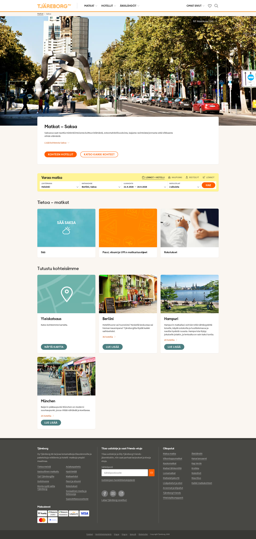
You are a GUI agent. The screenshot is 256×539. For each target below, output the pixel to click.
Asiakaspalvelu (73, 466)
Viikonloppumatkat (172, 458)
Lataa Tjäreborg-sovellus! (114, 499)
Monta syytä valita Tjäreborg (46, 487)
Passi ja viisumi (73, 481)
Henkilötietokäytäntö (103, 534)
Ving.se (116, 534)
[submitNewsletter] (152, 472)
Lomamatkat (169, 473)
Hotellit (107, 5)
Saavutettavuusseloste (77, 498)
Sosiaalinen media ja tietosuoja (76, 492)
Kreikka (195, 468)
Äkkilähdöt (128, 5)
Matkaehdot (72, 476)
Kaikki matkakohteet (202, 482)
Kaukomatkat (169, 463)
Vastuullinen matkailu (48, 471)
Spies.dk (133, 534)
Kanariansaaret (199, 458)
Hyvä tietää (71, 471)
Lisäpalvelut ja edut (172, 482)
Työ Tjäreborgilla (45, 476)
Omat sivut (194, 5)
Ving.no (124, 534)
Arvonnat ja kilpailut (173, 487)
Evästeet (90, 534)
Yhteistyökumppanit (173, 497)
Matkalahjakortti (171, 477)
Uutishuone (43, 481)
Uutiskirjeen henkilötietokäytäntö (118, 479)
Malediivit (196, 473)
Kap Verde (197, 463)
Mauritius (196, 477)
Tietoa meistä (44, 466)
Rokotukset (71, 486)
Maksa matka (169, 453)
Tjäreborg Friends (172, 492)
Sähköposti (107, 466)
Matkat (89, 5)
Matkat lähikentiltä (172, 468)
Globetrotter (143, 534)
